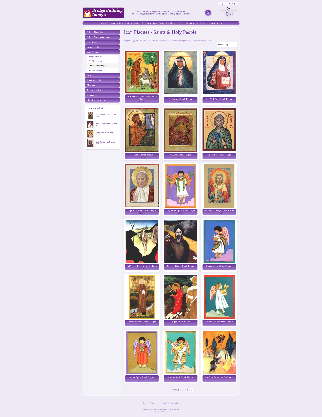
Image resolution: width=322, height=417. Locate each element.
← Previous (174, 389)
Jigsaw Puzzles (216, 23)
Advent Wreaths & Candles (128, 23)
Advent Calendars (107, 23)
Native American (95, 70)
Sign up (232, 4)
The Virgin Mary (95, 61)
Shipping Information (97, 100)
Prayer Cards (158, 23)
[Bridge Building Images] (103, 12)
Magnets (203, 23)
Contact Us (92, 95)
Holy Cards (146, 23)
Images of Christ (95, 56)
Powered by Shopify (161, 412)
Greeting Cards (192, 23)
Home (145, 403)
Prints (181, 23)
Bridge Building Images (160, 410)
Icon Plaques (171, 23)
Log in (222, 4)
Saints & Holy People (97, 65)
